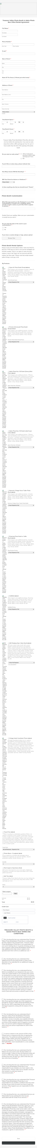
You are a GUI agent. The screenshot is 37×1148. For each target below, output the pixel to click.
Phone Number (7, 41)
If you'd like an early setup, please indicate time (16, 164)
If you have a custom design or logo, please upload (17, 235)
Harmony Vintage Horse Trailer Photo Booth (18, 503)
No (5, 229)
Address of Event (7, 85)
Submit (18, 1143)
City (3, 99)
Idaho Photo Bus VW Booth (14, 385)
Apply (15, 893)
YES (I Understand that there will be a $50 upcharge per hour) (29, 155)
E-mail (4, 51)
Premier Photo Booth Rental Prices (16, 339)
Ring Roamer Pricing (13, 550)
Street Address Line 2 (6, 94)
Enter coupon (7, 891)
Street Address (5, 89)
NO (23, 158)
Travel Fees (5, 847)
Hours (3, 884)
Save (18, 1138)
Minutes (11, 123)
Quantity (4, 862)
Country (3, 113)
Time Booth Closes (8, 129)
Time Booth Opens (8, 119)
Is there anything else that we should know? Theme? (17, 187)
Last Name (4, 36)
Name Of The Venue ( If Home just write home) (16, 77)
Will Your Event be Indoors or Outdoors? (14, 179)
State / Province (5, 104)
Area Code (4, 46)
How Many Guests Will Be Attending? (13, 171)
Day (3, 67)
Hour (3, 123)
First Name (4, 32)
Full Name (5, 28)
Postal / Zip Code (5, 108)
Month (3, 63)
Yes (5, 227)
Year (3, 71)
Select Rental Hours (12, 280)
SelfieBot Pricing (11, 607)
